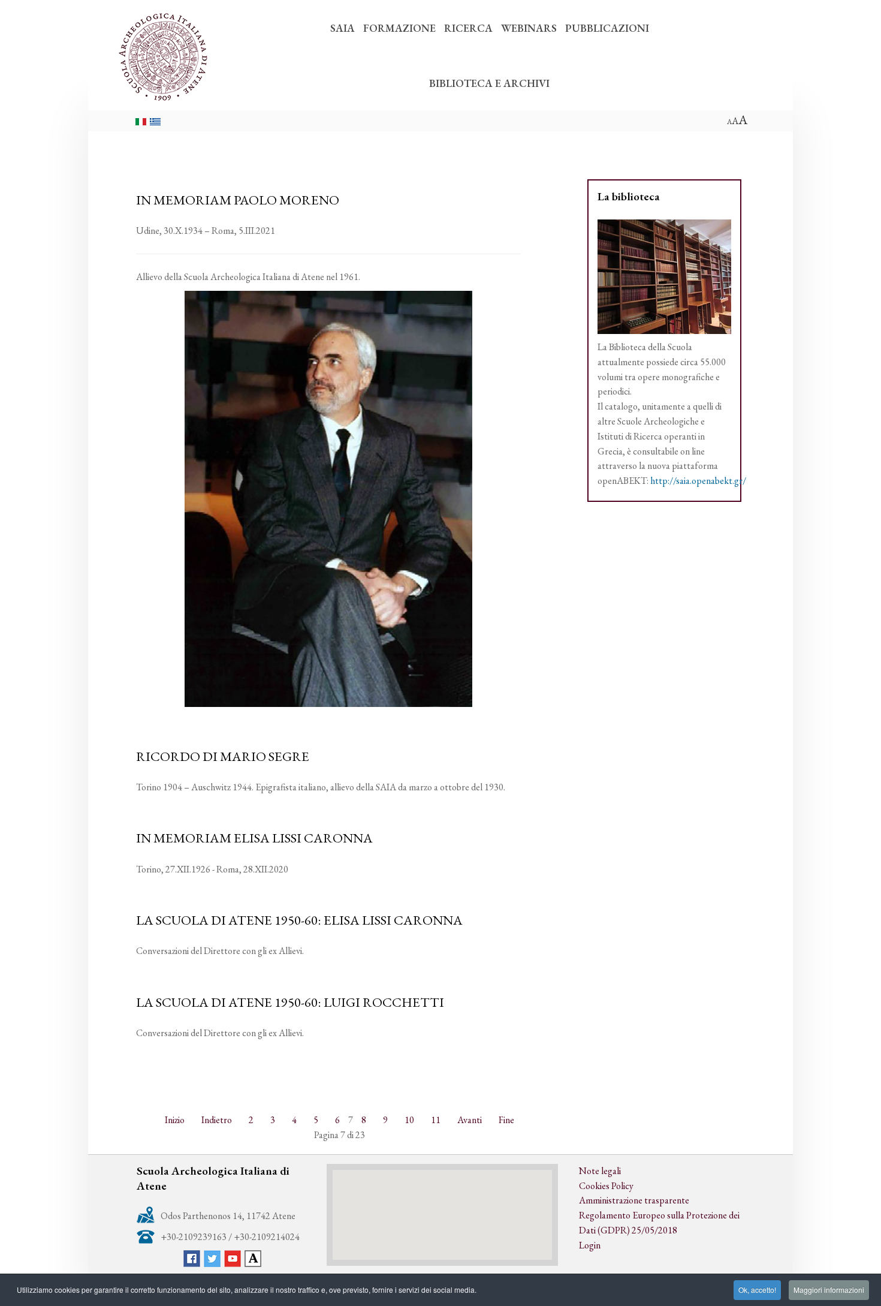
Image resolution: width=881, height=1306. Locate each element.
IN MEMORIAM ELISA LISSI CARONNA (254, 838)
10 (409, 1120)
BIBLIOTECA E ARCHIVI (489, 83)
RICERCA (468, 28)
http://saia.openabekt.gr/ (698, 480)
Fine (506, 1120)
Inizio (175, 1120)
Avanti (469, 1120)
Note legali (600, 1170)
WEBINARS (529, 28)
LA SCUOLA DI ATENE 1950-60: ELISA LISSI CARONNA (299, 920)
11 (436, 1120)
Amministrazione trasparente (634, 1200)
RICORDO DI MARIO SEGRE (222, 756)
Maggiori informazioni (828, 1289)
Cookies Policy (606, 1185)
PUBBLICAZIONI (607, 28)
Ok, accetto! (757, 1289)
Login (590, 1245)
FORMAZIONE (399, 28)
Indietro (216, 1120)
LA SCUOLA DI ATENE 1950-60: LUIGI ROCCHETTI (290, 1002)
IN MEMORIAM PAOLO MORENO (237, 200)
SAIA (342, 28)
